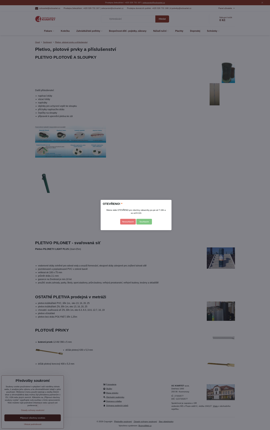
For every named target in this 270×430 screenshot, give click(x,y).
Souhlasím (144, 222)
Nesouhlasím (128, 222)
